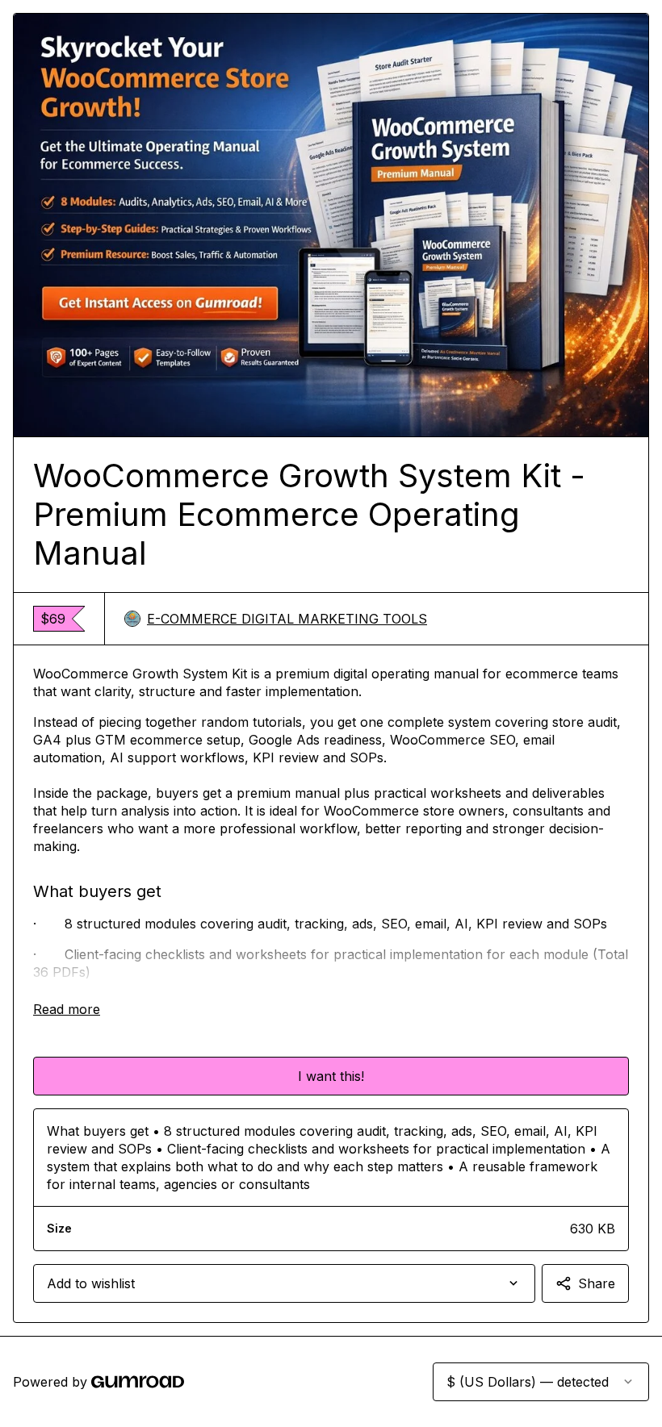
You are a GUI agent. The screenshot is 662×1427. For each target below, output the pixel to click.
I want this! (331, 1076)
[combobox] (284, 1283)
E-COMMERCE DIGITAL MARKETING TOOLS (287, 619)
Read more (66, 1009)
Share (596, 1283)
